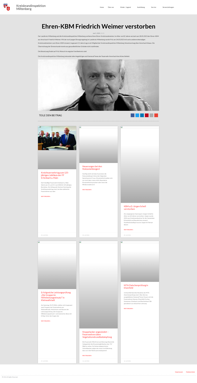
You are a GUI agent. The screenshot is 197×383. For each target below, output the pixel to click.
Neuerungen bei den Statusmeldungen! (92, 167)
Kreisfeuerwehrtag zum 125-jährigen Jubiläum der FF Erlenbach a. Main (55, 175)
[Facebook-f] (190, 377)
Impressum (179, 372)
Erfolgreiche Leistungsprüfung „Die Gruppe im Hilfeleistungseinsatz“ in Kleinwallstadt (56, 296)
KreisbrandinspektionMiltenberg (31, 7)
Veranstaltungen (168, 7)
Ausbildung (141, 7)
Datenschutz (190, 372)
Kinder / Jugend (125, 7)
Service (153, 7)
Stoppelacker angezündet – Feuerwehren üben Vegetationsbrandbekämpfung (97, 334)
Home (102, 7)
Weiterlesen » (45, 196)
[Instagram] (194, 377)
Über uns (111, 7)
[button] (182, 7)
